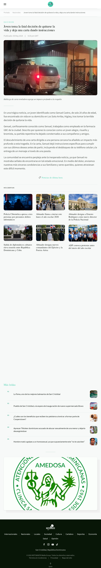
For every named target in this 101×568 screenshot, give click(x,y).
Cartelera (69, 534)
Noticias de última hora (52, 177)
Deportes (81, 534)
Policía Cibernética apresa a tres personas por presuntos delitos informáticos (18, 217)
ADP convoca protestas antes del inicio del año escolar (81, 246)
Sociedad (48, 534)
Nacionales (25, 534)
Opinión (54, 538)
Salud (45, 538)
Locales (37, 534)
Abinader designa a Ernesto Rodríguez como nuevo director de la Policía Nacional (83, 217)
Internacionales (10, 534)
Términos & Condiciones (38, 558)
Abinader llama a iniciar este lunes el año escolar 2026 (49, 215)
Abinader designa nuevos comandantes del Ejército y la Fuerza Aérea (49, 247)
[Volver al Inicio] (50, 4)
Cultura (59, 534)
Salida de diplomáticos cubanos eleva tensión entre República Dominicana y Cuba (18, 247)
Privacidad (54, 558)
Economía (93, 534)
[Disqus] (50, 285)
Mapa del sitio (67, 558)
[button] (5, 4)
